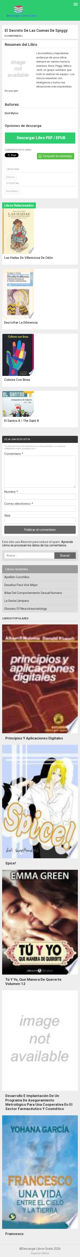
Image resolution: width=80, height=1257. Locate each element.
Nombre (11, 492)
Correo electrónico (18, 504)
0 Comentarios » (13, 36)
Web (7, 516)
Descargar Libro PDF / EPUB (41, 137)
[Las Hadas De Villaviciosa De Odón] (18, 231)
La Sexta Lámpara (16, 600)
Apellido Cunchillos (16, 577)
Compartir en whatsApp (57, 156)
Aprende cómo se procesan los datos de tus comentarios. (37, 543)
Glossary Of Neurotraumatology (25, 608)
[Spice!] (40, 859)
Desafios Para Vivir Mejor (21, 585)
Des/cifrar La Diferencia (21, 322)
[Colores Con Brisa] (18, 355)
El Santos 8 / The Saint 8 (21, 421)
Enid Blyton (12, 191)
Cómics (10, 177)
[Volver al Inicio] (21, 11)
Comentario (13, 454)
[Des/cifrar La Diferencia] (18, 294)
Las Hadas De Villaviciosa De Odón (28, 258)
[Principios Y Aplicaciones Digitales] (40, 734)
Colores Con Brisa (17, 380)
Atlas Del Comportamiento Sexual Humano (33, 593)
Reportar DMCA (40, 1253)
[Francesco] (40, 1230)
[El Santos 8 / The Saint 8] (18, 404)
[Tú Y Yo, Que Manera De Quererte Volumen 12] (40, 975)
